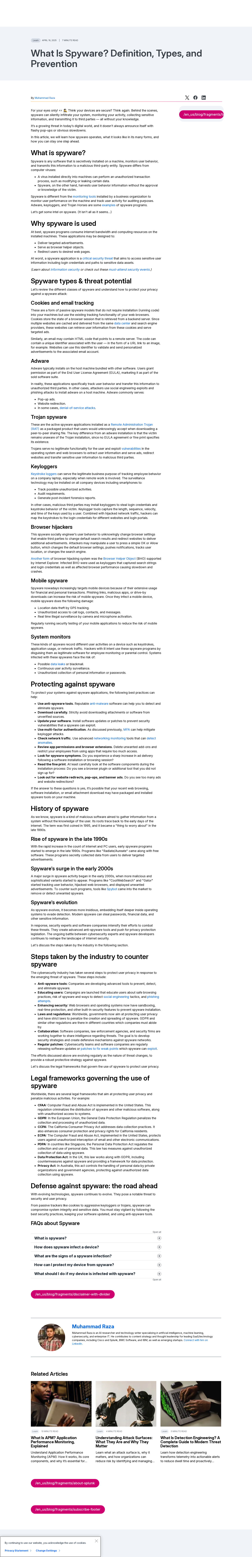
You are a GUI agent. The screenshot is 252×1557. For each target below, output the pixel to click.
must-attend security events (129, 269)
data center (122, 323)
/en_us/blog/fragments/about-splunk (65, 1483)
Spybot (112, 889)
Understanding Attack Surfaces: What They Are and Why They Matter (124, 1442)
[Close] (96, 1541)
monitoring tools (84, 196)
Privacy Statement (16, 1550)
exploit (152, 1048)
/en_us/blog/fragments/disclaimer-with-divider (72, 1294)
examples (108, 205)
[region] (50, 1546)
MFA (126, 729)
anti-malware (99, 703)
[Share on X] (187, 97)
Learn (36, 40)
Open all (157, 1232)
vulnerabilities (131, 448)
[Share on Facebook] (195, 97)
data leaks (58, 664)
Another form (40, 558)
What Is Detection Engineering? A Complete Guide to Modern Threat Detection (190, 1442)
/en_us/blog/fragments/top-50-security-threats (204, 114)
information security (65, 269)
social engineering (116, 997)
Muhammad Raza (45, 97)
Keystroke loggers (44, 474)
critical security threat (97, 258)
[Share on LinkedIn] (204, 97)
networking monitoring (110, 738)
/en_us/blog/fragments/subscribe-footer (67, 1509)
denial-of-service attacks (77, 408)
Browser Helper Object (119, 558)
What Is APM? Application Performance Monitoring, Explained (54, 1442)
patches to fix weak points (99, 1048)
